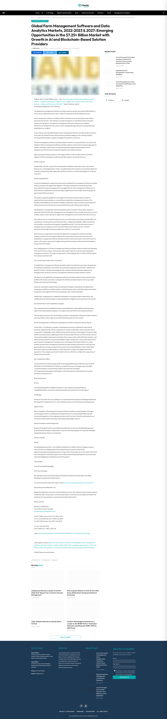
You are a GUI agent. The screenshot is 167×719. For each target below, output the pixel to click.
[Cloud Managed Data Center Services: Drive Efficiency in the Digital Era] (109, 84)
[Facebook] (25, 103)
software (54, 560)
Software (100, 13)
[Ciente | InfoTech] (83, 5)
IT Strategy (49, 13)
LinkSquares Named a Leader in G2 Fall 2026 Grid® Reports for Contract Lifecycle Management (47, 593)
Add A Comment (65, 637)
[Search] (163, 13)
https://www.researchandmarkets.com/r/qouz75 (77, 483)
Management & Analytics (122, 13)
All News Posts (102, 711)
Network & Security (88, 13)
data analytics (36, 560)
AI (42, 13)
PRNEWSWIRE (36, 48)
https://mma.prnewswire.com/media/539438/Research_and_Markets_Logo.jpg (64, 533)
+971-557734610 (40, 671)
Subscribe (80, 711)
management (46, 560)
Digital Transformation (64, 13)
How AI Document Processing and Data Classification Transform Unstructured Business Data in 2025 (125, 60)
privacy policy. (128, 674)
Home (37, 13)
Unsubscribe (90, 711)
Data (76, 13)
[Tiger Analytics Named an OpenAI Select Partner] (47, 610)
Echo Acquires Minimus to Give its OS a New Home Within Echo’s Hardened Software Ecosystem (83, 593)
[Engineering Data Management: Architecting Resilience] (109, 72)
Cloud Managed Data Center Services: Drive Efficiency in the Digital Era (126, 84)
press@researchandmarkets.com (45, 511)
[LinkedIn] (25, 111)
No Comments (67, 48)
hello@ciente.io (39, 673)
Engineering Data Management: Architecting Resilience (124, 72)
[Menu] (4, 13)
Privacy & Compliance (66, 711)
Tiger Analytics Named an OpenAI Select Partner (46, 623)
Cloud (109, 13)
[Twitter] (25, 107)
